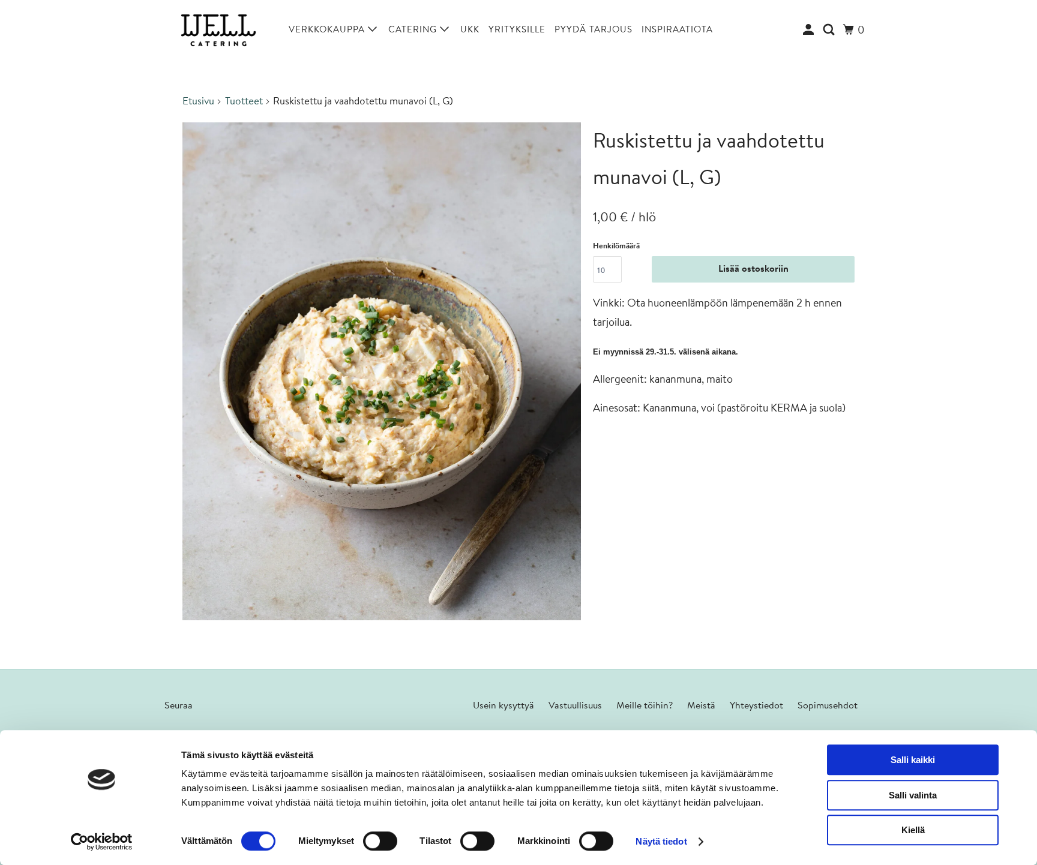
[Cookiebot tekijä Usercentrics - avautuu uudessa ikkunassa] (101, 842)
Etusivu (198, 102)
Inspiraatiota (677, 30)
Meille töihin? (644, 706)
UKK (469, 30)
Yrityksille (517, 30)
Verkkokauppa (328, 30)
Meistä (701, 706)
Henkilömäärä (616, 246)
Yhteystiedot (756, 706)
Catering (414, 30)
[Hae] (830, 30)
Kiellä (913, 830)
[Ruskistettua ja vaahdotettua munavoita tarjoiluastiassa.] (381, 371)
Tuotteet (244, 102)
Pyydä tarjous (594, 30)
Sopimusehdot (828, 706)
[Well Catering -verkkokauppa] (218, 30)
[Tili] (810, 30)
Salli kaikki (913, 760)
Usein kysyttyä (503, 706)
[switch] (380, 841)
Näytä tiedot (661, 841)
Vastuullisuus (575, 706)
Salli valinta (913, 795)
